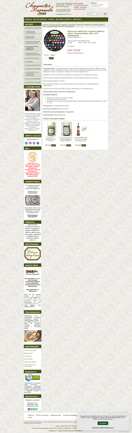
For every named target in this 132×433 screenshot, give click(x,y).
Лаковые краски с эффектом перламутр (32, 48)
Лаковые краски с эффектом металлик (33, 53)
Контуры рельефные (33, 78)
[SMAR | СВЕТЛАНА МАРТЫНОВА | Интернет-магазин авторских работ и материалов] (32, 8)
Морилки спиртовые (33, 68)
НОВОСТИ (35, 230)
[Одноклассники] (31, 409)
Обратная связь (56, 415)
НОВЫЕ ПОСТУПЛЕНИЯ (33, 82)
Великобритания (83, 41)
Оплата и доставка (30, 350)
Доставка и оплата (63, 19)
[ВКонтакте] (29, 409)
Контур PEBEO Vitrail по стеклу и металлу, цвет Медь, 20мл (80, 139)
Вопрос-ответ (28, 353)
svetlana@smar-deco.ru (31, 303)
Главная (28, 19)
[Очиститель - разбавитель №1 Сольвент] (51, 129)
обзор (36, 316)
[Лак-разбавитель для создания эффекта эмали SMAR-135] (66, 129)
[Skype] (36, 409)
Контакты (77, 19)
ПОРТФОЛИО (32, 193)
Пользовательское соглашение (30, 365)
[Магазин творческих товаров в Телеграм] (26, 144)
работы (37, 278)
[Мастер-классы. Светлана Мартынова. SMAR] (32, 260)
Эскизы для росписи (33, 65)
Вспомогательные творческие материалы (32, 73)
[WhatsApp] (34, 409)
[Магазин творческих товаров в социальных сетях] (30, 144)
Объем (46, 55)
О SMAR (51, 19)
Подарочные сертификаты (30, 32)
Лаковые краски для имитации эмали (33, 42)
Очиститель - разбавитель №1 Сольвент (50, 139)
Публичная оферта (30, 362)
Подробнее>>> (33, 130)
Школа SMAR (28, 359)
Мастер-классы (40, 19)
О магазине (27, 356)
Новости (31, 415)
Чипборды (29, 61)
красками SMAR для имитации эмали (32, 299)
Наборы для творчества (30, 37)
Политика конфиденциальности (74, 415)
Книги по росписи (32, 58)
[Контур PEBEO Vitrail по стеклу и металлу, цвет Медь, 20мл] (81, 129)
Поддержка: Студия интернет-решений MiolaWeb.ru (66, 430)
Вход (30, 417)
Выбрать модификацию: (76, 53)
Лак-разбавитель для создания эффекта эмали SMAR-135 (65, 139)
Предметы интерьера (33, 28)
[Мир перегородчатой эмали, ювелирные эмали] (32, 341)
